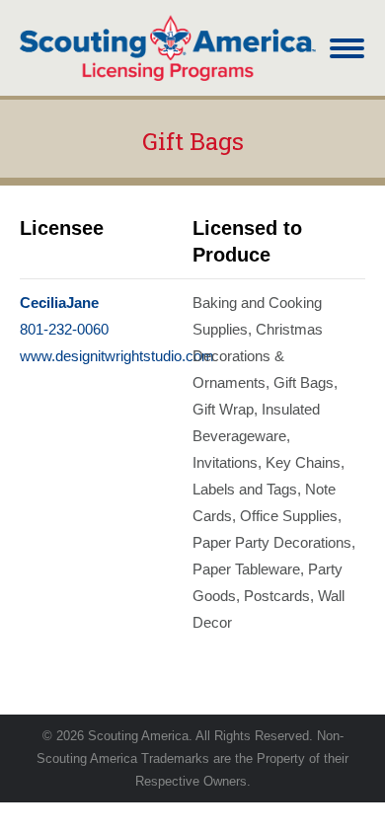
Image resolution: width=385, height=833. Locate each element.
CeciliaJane (59, 302)
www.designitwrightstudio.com (117, 355)
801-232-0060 (64, 329)
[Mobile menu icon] (347, 48)
